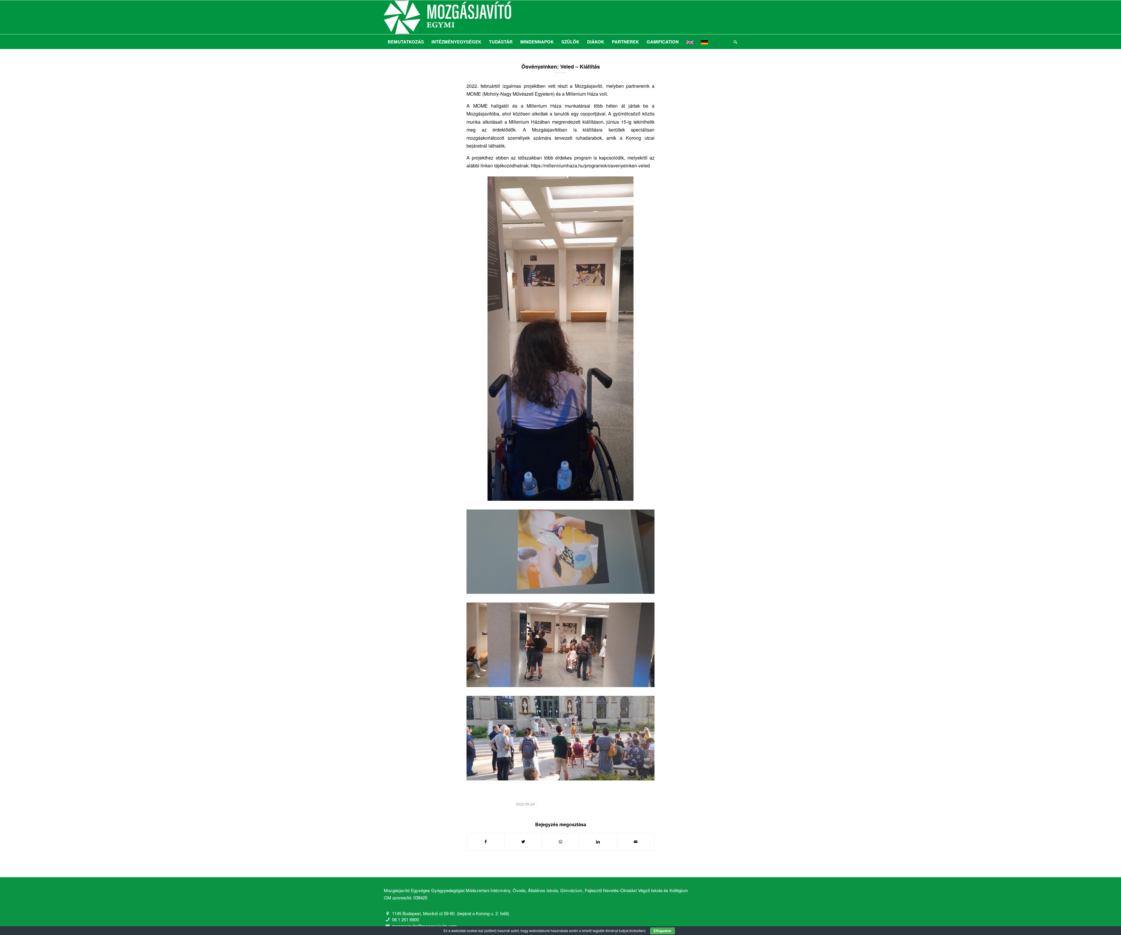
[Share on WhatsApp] (560, 841)
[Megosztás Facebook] (485, 841)
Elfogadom (662, 931)
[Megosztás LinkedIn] (598, 841)
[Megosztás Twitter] (523, 841)
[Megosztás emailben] (635, 841)
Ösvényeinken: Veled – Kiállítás (560, 66)
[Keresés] (733, 41)
